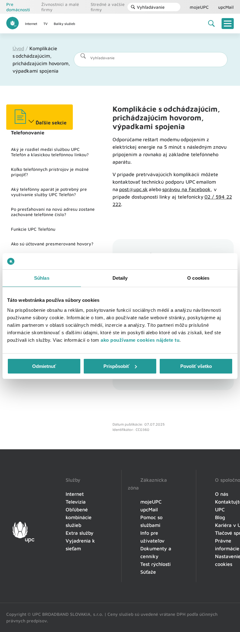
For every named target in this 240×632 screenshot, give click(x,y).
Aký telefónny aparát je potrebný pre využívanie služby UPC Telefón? (49, 191)
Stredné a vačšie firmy (108, 7)
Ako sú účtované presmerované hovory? (52, 243)
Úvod (18, 48)
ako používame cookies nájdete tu (140, 340)
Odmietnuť (44, 366)
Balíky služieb (64, 24)
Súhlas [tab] (41, 278)
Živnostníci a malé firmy (60, 7)
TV (45, 24)
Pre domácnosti (18, 7)
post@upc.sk (133, 189)
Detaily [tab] (120, 278)
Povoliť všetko (196, 366)
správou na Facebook (186, 189)
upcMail (226, 7)
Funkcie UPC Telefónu (33, 229)
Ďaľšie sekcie (50, 122)
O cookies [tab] (198, 278)
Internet (31, 24)
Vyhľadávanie (151, 7)
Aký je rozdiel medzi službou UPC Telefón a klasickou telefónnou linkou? (50, 152)
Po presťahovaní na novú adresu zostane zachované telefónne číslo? (53, 211)
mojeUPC (199, 7)
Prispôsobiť (116, 366)
